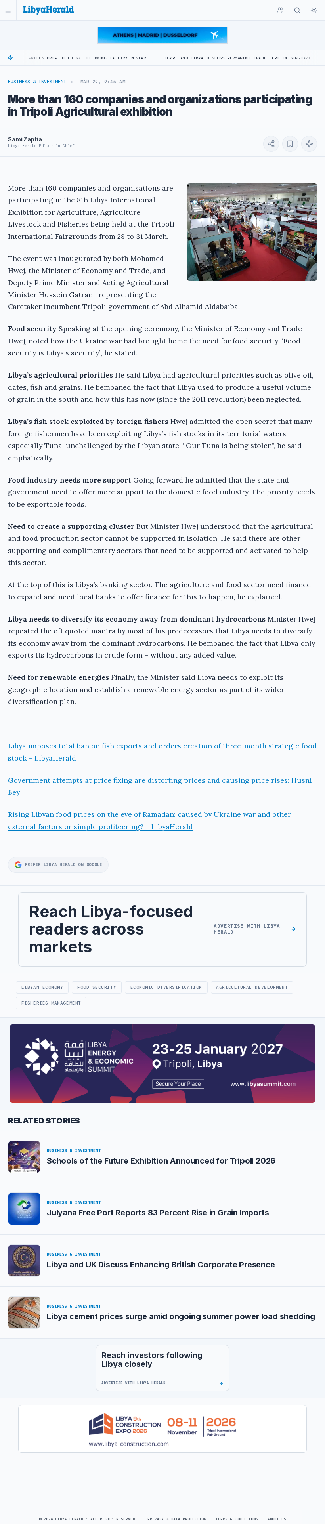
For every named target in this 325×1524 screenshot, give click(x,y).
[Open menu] (8, 10)
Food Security (96, 987)
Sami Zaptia (25, 139)
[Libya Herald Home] (48, 10)
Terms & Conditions (237, 1519)
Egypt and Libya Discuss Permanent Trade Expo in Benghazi (207, 58)
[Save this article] (290, 144)
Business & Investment (37, 81)
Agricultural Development (252, 987)
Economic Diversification (166, 987)
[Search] (297, 10)
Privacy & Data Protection (176, 1519)
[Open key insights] (309, 144)
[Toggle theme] (314, 10)
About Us (277, 1519)
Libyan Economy (42, 987)
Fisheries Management (51, 1003)
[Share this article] (271, 144)
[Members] (280, 10)
